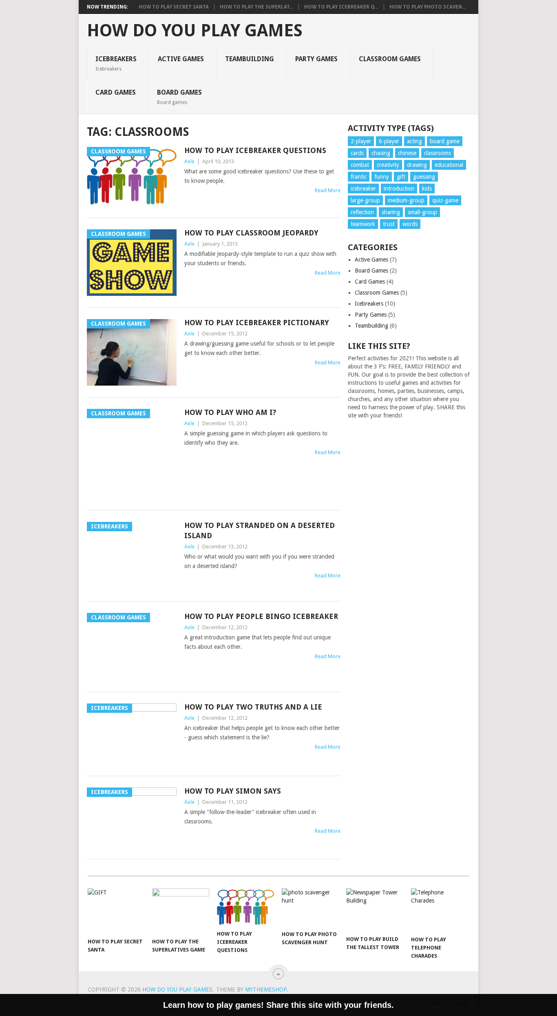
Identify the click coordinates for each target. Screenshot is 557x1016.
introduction (399, 188)
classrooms (437, 153)
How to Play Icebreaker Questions (255, 150)
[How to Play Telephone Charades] (439, 910)
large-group (365, 200)
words (410, 224)
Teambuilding (249, 59)
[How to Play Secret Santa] (116, 911)
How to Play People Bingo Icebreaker (261, 616)
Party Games (316, 59)
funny (381, 176)
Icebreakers (116, 63)
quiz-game (445, 200)
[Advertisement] (409, 559)
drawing (417, 165)
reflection (362, 212)
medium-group (406, 200)
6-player (389, 141)
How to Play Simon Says (232, 791)
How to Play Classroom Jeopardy (251, 232)
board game (445, 141)
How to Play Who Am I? (230, 412)
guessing (424, 176)
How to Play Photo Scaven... (427, 7)
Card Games (115, 92)
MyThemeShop (266, 989)
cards (357, 153)
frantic (359, 176)
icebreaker (363, 188)
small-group (422, 212)
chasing (380, 153)
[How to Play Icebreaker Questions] (245, 907)
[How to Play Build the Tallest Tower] (374, 909)
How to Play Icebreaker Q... (341, 7)
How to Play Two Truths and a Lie (253, 707)
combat (360, 165)
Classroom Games (390, 59)
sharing (391, 212)
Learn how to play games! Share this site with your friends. (278, 1004)
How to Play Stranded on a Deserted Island (259, 530)
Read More (327, 190)
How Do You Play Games (195, 30)
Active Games (181, 59)
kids (427, 188)
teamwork (363, 224)
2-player (361, 141)
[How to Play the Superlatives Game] (180, 911)
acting (414, 141)
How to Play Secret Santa (174, 7)
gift (401, 176)
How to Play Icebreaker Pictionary (256, 322)
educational (449, 165)
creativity (388, 165)
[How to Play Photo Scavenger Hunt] (310, 907)
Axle (189, 161)
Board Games (179, 97)
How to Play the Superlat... (256, 7)
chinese (407, 153)
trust (389, 224)
